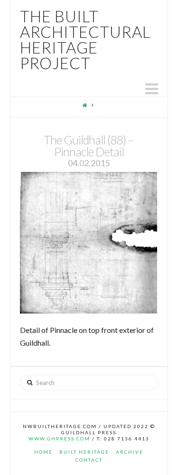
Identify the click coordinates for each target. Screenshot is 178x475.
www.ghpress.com (59, 438)
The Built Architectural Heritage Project (85, 40)
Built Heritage (84, 452)
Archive (129, 452)
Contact (89, 460)
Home (43, 452)
